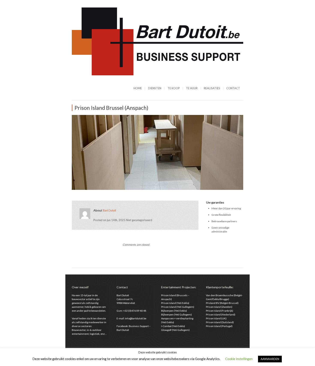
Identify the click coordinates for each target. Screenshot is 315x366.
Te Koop (174, 88)
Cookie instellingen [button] (239, 359)
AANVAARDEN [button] (270, 359)
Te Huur (192, 88)
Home (138, 88)
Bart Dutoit (109, 210)
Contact (233, 88)
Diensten (154, 88)
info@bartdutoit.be (135, 318)
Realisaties (212, 88)
